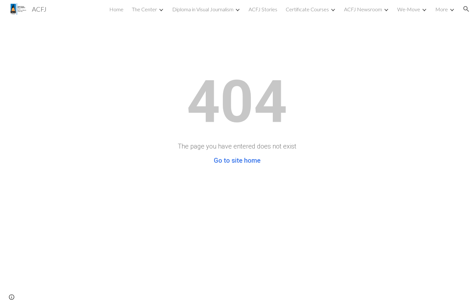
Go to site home (237, 160)
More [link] (441, 9)
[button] (466, 9)
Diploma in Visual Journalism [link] (202, 9)
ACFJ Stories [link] (263, 9)
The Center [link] (144, 9)
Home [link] (116, 9)
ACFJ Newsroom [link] (363, 9)
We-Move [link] (408, 9)
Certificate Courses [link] (307, 9)
